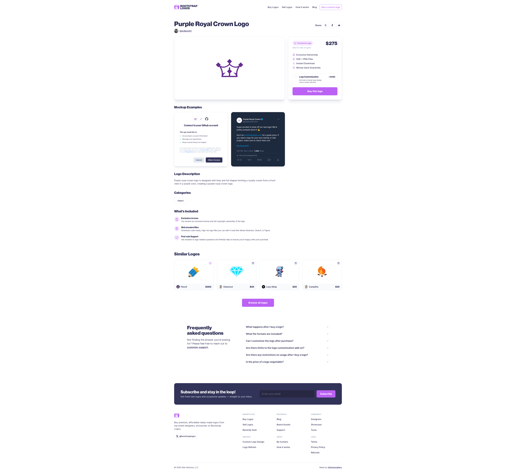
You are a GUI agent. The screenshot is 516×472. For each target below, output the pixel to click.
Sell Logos (287, 7)
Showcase (316, 424)
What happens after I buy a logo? (265, 326)
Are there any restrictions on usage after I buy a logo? (277, 354)
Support (281, 430)
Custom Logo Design (253, 441)
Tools (314, 430)
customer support (197, 347)
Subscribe (326, 393)
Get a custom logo (330, 7)
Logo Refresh (249, 447)
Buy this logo (315, 91)
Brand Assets (283, 424)
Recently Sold (250, 430)
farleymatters (335, 467)
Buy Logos (273, 7)
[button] (325, 25)
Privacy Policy (318, 447)
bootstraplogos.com (253, 135)
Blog (314, 7)
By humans (282, 441)
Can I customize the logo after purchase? (269, 340)
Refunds (315, 452)
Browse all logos (258, 302)
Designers (316, 419)
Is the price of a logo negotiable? (265, 361)
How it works (302, 7)
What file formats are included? (264, 333)
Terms (314, 441)
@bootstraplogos (187, 436)
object (181, 201)
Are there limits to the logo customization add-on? (275, 347)
